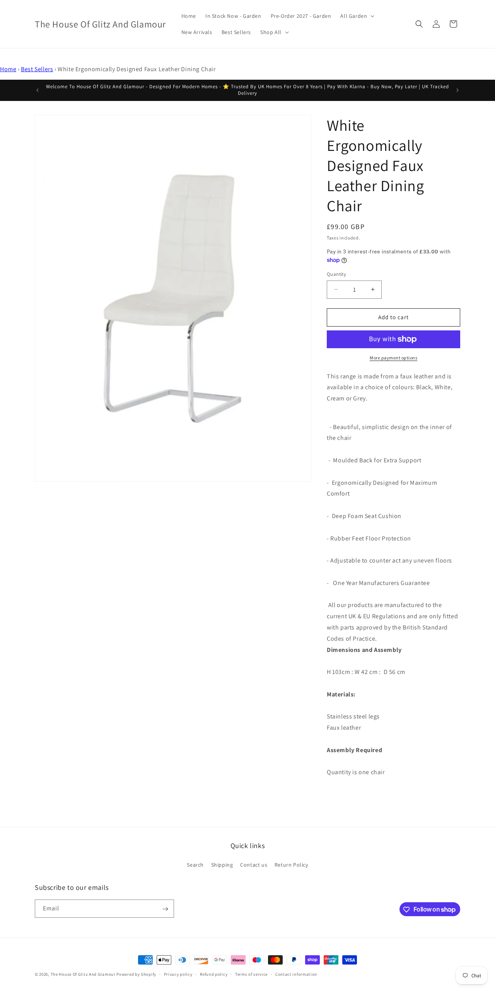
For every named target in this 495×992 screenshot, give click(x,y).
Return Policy (291, 864)
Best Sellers (37, 69)
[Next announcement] (457, 90)
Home (8, 69)
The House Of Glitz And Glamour (83, 974)
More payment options (393, 358)
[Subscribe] (165, 909)
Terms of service (251, 974)
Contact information (296, 974)
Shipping (222, 864)
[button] (356, 16)
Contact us (253, 864)
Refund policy (213, 974)
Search (195, 864)
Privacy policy (178, 974)
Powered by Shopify (136, 974)
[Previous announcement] (37, 90)
